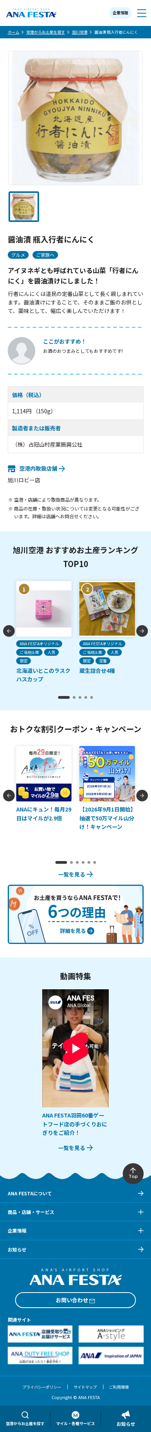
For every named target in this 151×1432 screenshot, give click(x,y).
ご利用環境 (119, 1387)
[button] (24, 206)
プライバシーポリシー (41, 1387)
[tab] (64, 697)
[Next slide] (142, 631)
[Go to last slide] (9, 631)
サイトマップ (85, 1387)
